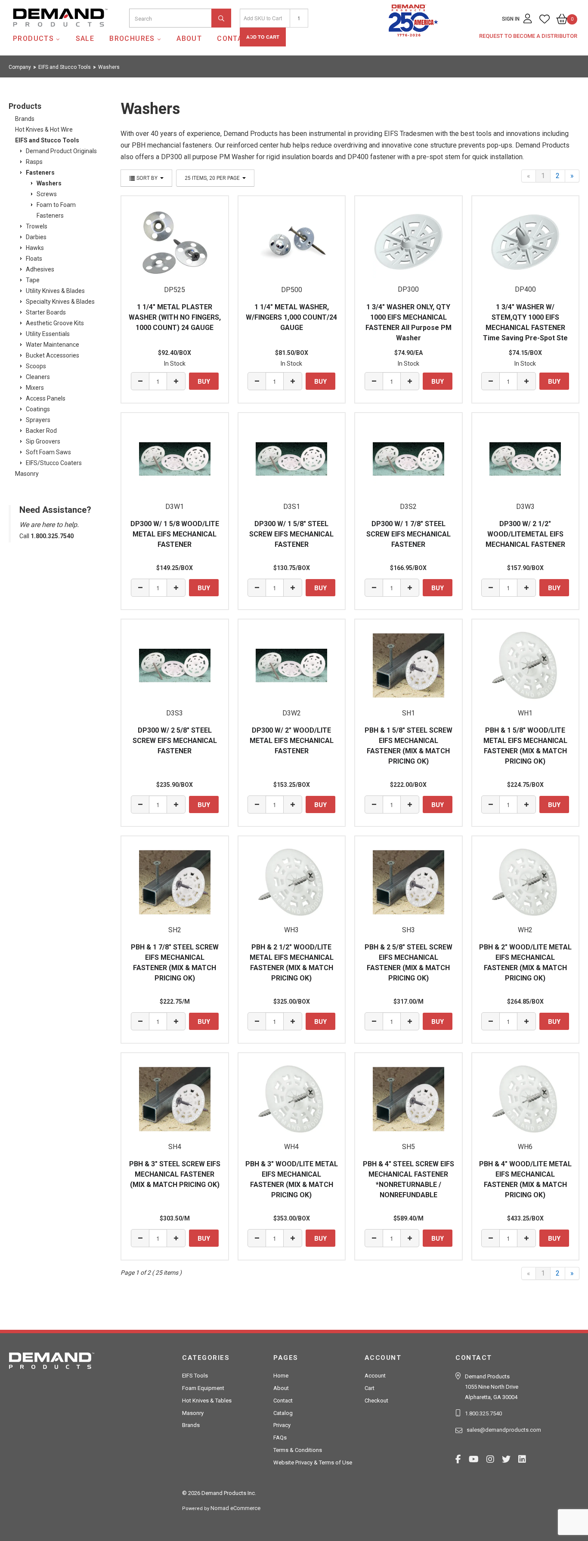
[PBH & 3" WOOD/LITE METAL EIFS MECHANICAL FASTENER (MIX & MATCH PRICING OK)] (292, 1099)
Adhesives (40, 269)
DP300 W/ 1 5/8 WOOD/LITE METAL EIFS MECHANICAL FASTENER (174, 534)
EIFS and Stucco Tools (47, 140)
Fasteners (40, 172)
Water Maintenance (52, 344)
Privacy (282, 1425)
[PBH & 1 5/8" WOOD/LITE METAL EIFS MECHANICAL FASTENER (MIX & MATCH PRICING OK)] (526, 665)
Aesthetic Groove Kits (55, 323)
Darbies (36, 237)
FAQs (280, 1437)
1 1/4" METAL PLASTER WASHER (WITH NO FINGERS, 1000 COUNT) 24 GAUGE (175, 317)
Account (375, 1375)
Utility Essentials (48, 333)
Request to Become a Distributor (528, 36)
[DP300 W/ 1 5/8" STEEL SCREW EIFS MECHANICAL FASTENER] (292, 459)
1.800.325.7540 (483, 1413)
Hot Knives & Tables (207, 1400)
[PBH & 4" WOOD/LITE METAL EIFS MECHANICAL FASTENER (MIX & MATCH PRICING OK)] (526, 1099)
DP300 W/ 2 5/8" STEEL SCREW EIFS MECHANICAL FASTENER (175, 740)
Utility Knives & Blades (55, 290)
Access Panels (45, 398)
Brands (24, 118)
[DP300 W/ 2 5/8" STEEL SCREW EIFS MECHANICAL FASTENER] (175, 665)
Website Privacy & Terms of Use (312, 1462)
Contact (235, 38)
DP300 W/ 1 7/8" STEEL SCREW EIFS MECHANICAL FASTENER (408, 534)
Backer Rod (41, 430)
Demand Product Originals (61, 151)
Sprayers (38, 419)
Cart (369, 1388)
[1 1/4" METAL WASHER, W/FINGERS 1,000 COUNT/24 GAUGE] (292, 242)
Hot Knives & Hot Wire (44, 129)
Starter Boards (46, 312)
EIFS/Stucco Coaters (54, 462)
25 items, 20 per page (213, 178)
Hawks (35, 247)
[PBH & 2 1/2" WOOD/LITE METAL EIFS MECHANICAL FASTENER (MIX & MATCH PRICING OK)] (292, 882)
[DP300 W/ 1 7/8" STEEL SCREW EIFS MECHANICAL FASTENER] (408, 459)
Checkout (376, 1400)
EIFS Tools (195, 1375)
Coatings (38, 409)
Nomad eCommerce (235, 1508)
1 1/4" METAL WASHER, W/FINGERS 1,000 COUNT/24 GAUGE (291, 317)
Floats (34, 258)
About (189, 38)
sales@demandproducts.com (504, 1430)
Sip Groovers (43, 441)
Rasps (34, 161)
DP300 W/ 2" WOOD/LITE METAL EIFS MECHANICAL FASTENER (292, 740)
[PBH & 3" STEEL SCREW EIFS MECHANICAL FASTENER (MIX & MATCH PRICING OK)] (175, 1099)
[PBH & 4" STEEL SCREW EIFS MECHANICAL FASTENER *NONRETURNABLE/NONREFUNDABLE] (408, 1099)
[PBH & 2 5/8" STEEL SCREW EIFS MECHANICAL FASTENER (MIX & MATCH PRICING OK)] (408, 882)
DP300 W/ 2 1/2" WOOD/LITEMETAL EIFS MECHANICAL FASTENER (525, 534)
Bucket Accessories (52, 355)
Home (280, 1375)
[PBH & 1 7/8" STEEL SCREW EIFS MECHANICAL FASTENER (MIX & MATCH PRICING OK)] (175, 882)
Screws (47, 194)
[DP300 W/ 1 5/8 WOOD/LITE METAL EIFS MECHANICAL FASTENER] (175, 459)
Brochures (132, 38)
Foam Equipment (203, 1388)
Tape (33, 280)
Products (33, 38)
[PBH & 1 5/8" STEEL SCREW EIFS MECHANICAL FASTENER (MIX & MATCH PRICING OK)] (408, 665)
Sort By (147, 178)
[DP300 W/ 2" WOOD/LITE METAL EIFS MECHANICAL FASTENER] (292, 665)
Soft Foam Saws (48, 452)
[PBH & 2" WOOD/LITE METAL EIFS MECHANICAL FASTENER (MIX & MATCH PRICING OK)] (526, 882)
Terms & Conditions (297, 1450)
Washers (49, 183)
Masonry (27, 473)
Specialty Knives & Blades (60, 301)
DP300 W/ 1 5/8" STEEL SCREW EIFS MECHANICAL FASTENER (291, 534)
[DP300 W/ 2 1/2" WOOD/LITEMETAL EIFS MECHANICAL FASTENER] (526, 459)
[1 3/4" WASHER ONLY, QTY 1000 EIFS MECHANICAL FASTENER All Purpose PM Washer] (408, 242)
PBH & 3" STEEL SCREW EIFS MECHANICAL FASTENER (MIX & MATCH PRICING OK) (174, 1174)
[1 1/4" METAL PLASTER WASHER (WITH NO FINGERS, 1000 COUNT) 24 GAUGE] (175, 242)
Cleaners (38, 376)
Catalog (283, 1413)
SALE (85, 38)
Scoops (36, 366)
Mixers (35, 387)
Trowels (36, 226)
